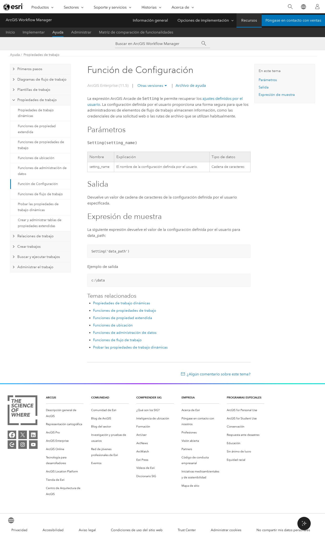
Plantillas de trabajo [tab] (33, 89)
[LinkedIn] (33, 435)
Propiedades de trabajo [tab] (37, 100)
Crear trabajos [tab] (29, 246)
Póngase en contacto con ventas (293, 20)
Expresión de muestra (277, 94)
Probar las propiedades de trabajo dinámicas (38, 207)
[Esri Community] (12, 444)
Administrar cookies (226, 530)
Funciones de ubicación (36, 158)
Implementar (34, 32)
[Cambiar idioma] (303, 6)
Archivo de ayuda (190, 85)
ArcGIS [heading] (51, 397)
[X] (22, 435)
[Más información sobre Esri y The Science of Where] (22, 411)
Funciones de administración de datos (42, 171)
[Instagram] (22, 444)
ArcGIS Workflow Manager (29, 20)
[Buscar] (290, 6)
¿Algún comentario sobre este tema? (219, 374)
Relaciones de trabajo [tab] (35, 236)
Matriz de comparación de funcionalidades (136, 32)
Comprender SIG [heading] (149, 397)
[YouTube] (33, 444)
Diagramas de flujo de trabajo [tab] (41, 79)
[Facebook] (12, 435)
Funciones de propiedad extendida (37, 129)
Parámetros (268, 80)
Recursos (249, 20)
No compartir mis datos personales (283, 530)
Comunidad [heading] (100, 397)
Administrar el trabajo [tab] (35, 267)
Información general (150, 20)
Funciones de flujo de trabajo (40, 194)
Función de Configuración (38, 184)
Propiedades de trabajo (41, 55)
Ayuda (58, 32)
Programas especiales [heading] (244, 397)
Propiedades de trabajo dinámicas (36, 113)
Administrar (81, 32)
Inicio (10, 32)
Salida (264, 87)
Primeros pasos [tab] (29, 69)
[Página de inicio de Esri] (13, 7)
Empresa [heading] (188, 397)
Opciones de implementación (203, 20)
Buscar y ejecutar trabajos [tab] (38, 257)
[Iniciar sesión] (317, 6)
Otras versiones (150, 85)
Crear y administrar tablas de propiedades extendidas (39, 223)
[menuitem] (65, 413)
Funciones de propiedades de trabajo (41, 145)
